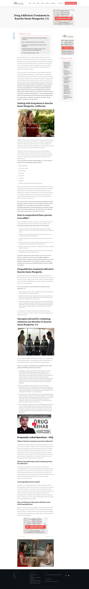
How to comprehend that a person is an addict (33, 42)
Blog (14, 576)
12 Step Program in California (33, 575)
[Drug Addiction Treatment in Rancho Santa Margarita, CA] (35, 553)
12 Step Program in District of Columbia (35, 578)
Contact (14, 577)
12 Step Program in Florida (35, 580)
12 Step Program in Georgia (35, 581)
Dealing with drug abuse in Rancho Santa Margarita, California (34, 38)
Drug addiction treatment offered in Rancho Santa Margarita (34, 45)
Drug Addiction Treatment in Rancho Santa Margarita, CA (31, 16)
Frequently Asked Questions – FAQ (30, 52)
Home (14, 574)
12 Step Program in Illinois (35, 583)
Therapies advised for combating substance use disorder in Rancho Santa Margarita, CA (33, 49)
